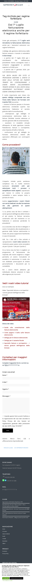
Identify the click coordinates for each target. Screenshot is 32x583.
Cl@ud (3, 543)
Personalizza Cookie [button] (7, 580)
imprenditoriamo (22, 447)
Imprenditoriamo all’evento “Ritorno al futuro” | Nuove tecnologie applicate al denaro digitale (14, 505)
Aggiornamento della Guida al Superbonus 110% (12, 502)
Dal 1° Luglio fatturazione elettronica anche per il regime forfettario (16, 29)
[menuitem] (29, 5)
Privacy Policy (5, 553)
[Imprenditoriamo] (13, 5)
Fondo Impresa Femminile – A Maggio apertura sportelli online (15, 517)
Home (3, 529)
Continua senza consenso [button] (16, 578)
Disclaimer (4, 551)
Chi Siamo (4, 531)
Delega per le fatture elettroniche (16, 338)
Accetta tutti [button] (5, 578)
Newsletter (4, 541)
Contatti (4, 538)
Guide (16, 22)
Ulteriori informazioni (24, 575)
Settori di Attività (6, 534)
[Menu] (29, 5)
